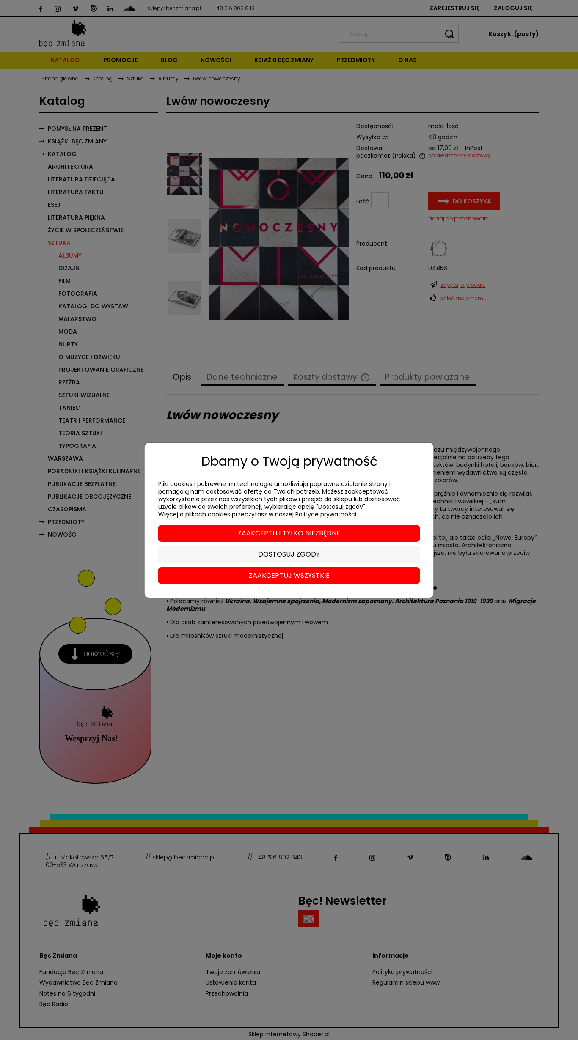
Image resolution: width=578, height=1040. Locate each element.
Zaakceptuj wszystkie (289, 575)
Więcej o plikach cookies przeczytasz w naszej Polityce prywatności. (258, 514)
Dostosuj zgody (289, 554)
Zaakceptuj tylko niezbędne (289, 533)
